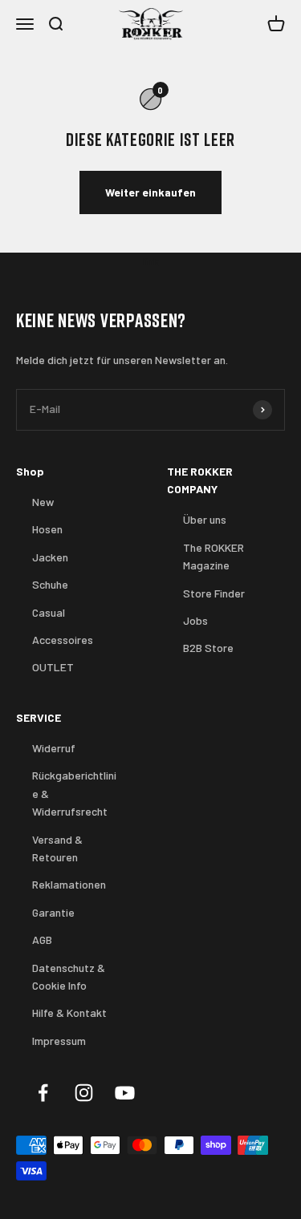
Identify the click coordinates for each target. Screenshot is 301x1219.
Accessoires (62, 639)
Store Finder (214, 593)
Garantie (53, 912)
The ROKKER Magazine (213, 556)
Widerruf (53, 748)
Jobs (195, 620)
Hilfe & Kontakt (69, 1012)
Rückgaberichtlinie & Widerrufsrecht (74, 793)
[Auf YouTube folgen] (125, 1093)
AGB (42, 939)
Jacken (50, 557)
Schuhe (50, 584)
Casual (48, 612)
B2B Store (208, 647)
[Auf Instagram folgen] (84, 1093)
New (43, 501)
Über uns (204, 519)
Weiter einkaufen (150, 192)
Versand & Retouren (57, 848)
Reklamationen (69, 884)
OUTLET (53, 667)
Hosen (47, 529)
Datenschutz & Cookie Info (68, 976)
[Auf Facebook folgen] (43, 1093)
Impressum (59, 1040)
